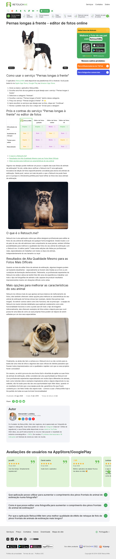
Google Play (33, 83)
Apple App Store (21, 83)
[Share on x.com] (16, 401)
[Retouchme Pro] (89, 546)
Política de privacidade (14, 553)
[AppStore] (98, 45)
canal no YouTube (50, 429)
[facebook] (30, 419)
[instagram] (26, 419)
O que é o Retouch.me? (18, 156)
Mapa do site (57, 532)
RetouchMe (20, 81)
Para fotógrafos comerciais (89, 72)
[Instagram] (7, 539)
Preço (18, 532)
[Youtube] (20, 539)
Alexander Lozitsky (29, 414)
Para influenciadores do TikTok (90, 66)
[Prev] (8, 16)
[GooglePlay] (98, 50)
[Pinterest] (25, 539)
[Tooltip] (29, 126)
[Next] (107, 16)
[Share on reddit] (23, 401)
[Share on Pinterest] (20, 401)
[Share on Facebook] (13, 401)
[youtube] (33, 419)
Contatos (99, 4)
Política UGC (39, 553)
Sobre (107, 4)
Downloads (45, 532)
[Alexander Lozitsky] (13, 417)
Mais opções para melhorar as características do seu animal (31, 161)
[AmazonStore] (47, 546)
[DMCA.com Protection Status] (34, 539)
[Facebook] (16, 539)
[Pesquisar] (8, 11)
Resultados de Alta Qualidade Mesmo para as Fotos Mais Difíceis (33, 158)
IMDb (30, 434)
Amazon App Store (48, 83)
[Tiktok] (12, 539)
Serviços (89, 4)
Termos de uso (28, 553)
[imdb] (19, 419)
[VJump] (104, 546)
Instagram (49, 427)
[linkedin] (23, 419)
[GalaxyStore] (36, 546)
